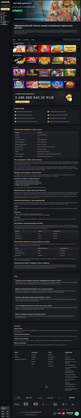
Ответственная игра (70, 365)
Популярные (51, 357)
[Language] (8, 414)
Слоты (19, 39)
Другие (33, 363)
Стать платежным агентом (69, 380)
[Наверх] (46, 387)
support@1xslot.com (36, 412)
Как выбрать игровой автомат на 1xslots (57, 118)
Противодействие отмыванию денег (69, 371)
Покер (32, 359)
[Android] (3, 411)
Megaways (50, 361)
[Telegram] (8, 416)
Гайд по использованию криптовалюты (71, 389)
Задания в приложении (20, 359)
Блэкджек (33, 357)
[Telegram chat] (3, 416)
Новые (50, 354)
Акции (16, 354)
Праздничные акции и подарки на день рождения (59, 121)
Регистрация (5, 9)
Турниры (17, 357)
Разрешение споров (70, 374)
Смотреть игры (22, 101)
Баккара (33, 361)
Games (32, 39)
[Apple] (8, 411)
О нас (66, 354)
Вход (5, 5)
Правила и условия (70, 359)
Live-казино (26, 39)
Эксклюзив (51, 366)
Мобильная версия (70, 386)
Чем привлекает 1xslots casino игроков (57, 111)
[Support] (3, 414)
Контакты (67, 357)
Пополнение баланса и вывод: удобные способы (27, 121)
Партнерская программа (71, 377)
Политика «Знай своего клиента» (71, 368)
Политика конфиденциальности (70, 383)
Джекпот (50, 363)
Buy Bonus (51, 359)
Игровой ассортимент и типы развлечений (25, 118)
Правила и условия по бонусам (70, 362)
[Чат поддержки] (77, 414)
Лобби (13, 39)
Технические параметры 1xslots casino (24, 111)
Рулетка (33, 354)
